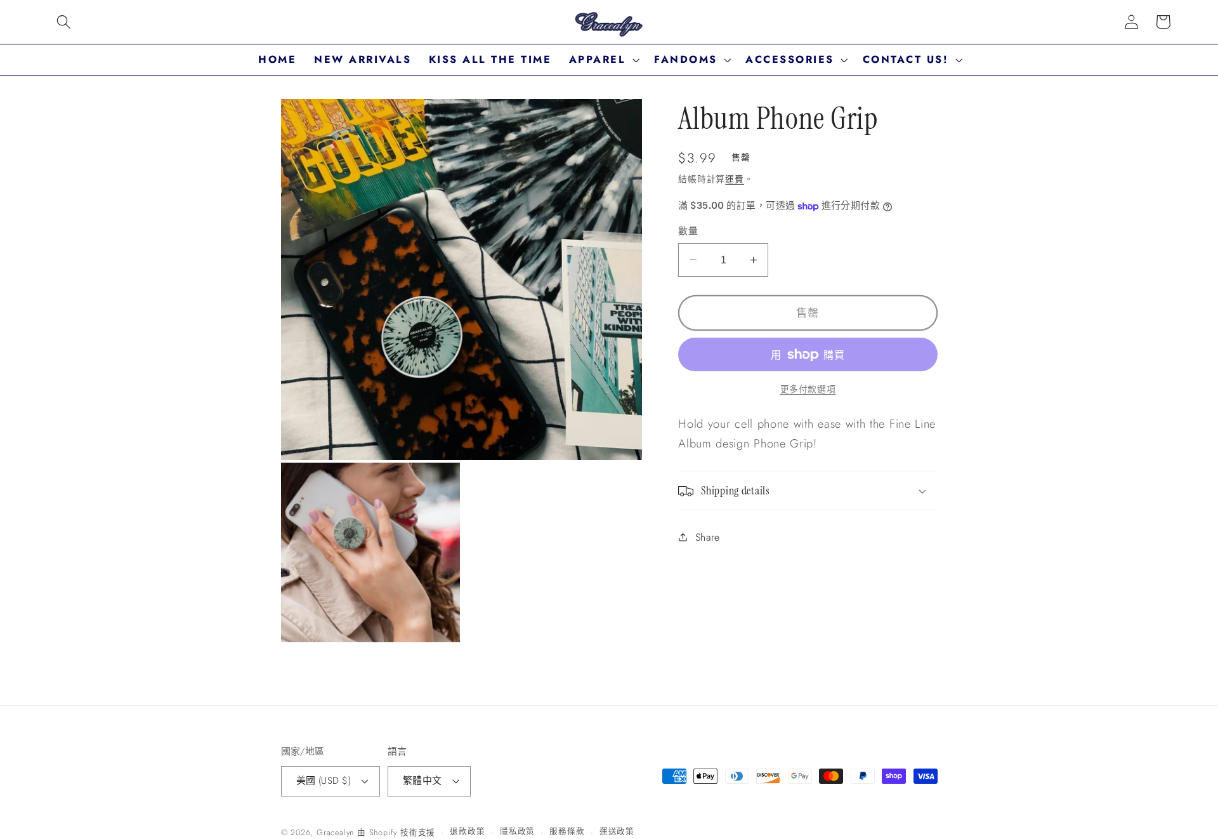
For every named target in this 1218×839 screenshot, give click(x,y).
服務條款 (566, 831)
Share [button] (707, 537)
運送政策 (616, 831)
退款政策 (467, 831)
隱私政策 (517, 831)
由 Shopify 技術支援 (396, 832)
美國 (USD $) (323, 781)
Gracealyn (335, 832)
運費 (734, 179)
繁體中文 (422, 781)
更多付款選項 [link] (807, 389)
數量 (688, 231)
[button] (64, 22)
